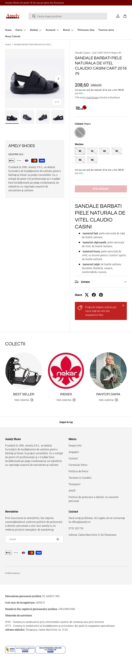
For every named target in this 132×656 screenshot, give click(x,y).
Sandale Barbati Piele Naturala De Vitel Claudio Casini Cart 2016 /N (33, 44)
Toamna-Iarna (106, 29)
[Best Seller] (23, 370)
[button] (124, 16)
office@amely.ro (81, 521)
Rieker (66, 394)
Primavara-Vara (86, 29)
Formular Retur (78, 464)
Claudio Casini (82, 52)
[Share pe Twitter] (86, 294)
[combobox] (67, 16)
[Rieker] (66, 370)
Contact (73, 458)
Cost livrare (92, 97)
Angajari (74, 451)
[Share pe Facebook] (93, 294)
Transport (74, 484)
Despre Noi (75, 445)
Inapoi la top (66, 422)
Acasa (8, 29)
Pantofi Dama (108, 394)
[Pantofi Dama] (108, 370)
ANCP (72, 490)
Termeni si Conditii (80, 477)
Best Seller (23, 394)
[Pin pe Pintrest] (100, 294)
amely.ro (16, 573)
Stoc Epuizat (101, 188)
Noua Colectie (12, 36)
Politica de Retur (79, 471)
